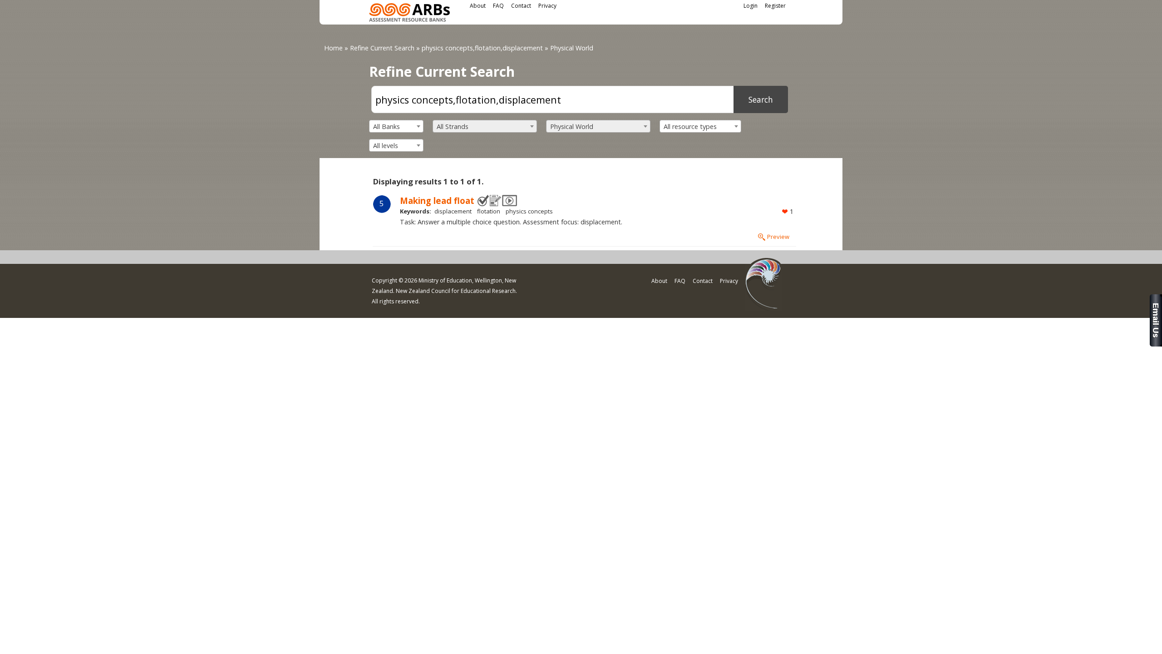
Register (775, 6)
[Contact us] (1156, 344)
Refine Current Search (382, 48)
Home (333, 48)
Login (750, 6)
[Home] (409, 14)
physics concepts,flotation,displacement (482, 48)
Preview (778, 237)
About (478, 6)
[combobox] (396, 126)
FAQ (498, 6)
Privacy (547, 6)
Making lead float (437, 200)
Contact (521, 6)
